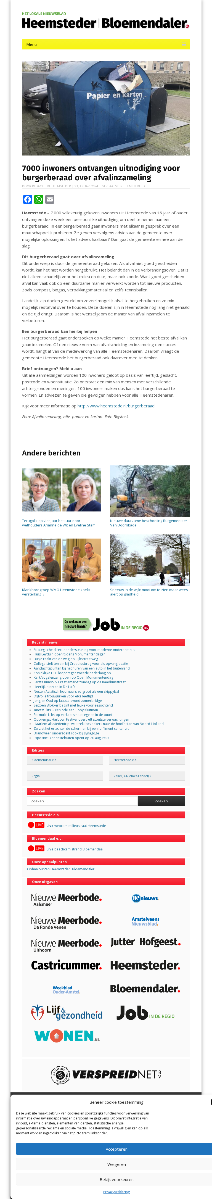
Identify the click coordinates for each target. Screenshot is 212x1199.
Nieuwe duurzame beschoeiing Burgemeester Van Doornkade (148, 522)
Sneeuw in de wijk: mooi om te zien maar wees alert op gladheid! (149, 592)
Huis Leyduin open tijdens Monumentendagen (69, 654)
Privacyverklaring (116, 1192)
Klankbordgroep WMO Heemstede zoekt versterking (56, 592)
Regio (35, 776)
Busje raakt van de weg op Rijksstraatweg (66, 659)
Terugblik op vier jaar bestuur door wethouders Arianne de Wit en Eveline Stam (60, 522)
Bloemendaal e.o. (44, 760)
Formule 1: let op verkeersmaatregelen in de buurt (73, 714)
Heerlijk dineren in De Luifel (55, 686)
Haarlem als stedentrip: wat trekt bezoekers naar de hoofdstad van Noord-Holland (99, 723)
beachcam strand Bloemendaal (75, 849)
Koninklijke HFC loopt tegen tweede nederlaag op (72, 673)
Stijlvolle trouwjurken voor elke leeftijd (63, 696)
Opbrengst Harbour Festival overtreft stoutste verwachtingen (81, 719)
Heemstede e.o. (135, 186)
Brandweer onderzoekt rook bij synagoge (66, 733)
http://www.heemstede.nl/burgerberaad (116, 406)
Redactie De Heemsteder (51, 186)
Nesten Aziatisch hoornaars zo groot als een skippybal (76, 691)
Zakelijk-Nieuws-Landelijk (132, 776)
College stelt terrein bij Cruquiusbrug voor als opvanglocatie (81, 663)
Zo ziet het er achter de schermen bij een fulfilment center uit (81, 728)
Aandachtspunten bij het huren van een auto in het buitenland (82, 668)
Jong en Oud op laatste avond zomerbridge (68, 700)
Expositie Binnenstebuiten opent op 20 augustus (71, 738)
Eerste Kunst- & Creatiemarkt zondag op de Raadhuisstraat (80, 682)
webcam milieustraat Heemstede (76, 825)
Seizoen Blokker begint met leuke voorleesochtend (73, 705)
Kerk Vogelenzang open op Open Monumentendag (73, 677)
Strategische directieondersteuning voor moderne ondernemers (84, 649)
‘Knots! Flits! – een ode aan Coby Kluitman (66, 710)
